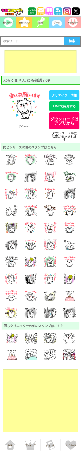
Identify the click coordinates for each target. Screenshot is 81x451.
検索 (72, 41)
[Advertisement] (40, 61)
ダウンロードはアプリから (64, 121)
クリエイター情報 (64, 95)
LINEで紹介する (64, 106)
